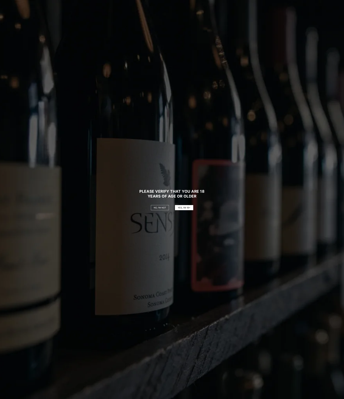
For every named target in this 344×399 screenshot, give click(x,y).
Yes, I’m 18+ (184, 207)
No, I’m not (160, 207)
